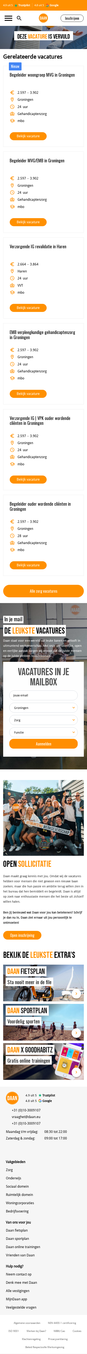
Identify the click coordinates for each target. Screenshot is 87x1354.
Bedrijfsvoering (17, 1211)
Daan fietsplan (17, 1230)
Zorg (9, 1170)
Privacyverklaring (58, 1339)
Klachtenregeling (31, 1339)
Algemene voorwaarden (27, 1323)
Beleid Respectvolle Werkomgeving (44, 1347)
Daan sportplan (17, 1239)
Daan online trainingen (23, 1247)
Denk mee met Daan (21, 1283)
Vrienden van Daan (20, 1255)
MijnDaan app (16, 1299)
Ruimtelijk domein (19, 1195)
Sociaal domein (17, 1186)
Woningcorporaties (20, 1203)
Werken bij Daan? (36, 1331)
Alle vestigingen (17, 1291)
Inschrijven (72, 18)
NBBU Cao (59, 1331)
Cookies (77, 1331)
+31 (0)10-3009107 (26, 1110)
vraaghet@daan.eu (26, 1117)
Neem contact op (18, 1274)
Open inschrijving (22, 935)
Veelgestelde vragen (21, 1307)
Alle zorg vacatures (43, 591)
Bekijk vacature (28, 136)
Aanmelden (43, 743)
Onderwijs (13, 1178)
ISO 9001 (13, 1331)
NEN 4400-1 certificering (62, 1323)
